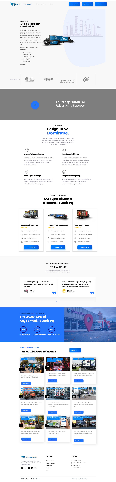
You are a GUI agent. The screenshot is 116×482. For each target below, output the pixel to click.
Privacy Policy (75, 478)
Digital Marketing (24, 417)
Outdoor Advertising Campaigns (27, 390)
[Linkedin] (32, 468)
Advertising (50, 359)
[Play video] (35, 105)
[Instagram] (25, 468)
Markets (38, 4)
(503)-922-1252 (75, 4)
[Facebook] (22, 468)
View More (74, 350)
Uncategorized (24, 359)
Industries (51, 4)
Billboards (76, 359)
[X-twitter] (35, 468)
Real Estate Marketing (39, 390)
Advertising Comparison (57, 359)
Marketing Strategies (52, 360)
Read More (25, 383)
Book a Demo (100, 4)
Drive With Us (88, 4)
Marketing (29, 388)
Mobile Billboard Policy (83, 478)
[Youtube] (28, 468)
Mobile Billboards (82, 359)
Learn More (30, 247)
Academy (43, 4)
